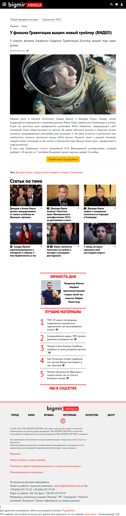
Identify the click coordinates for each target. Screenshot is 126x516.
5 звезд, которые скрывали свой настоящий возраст (94, 249)
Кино (24, 26)
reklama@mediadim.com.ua (68, 485)
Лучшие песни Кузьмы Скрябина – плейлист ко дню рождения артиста (66, 348)
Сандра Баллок (41, 172)
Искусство (92, 415)
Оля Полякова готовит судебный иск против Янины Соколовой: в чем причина (65, 362)
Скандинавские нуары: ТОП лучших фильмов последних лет (66, 337)
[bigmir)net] (18, 4)
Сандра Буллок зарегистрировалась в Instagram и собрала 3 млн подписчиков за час (23, 251)
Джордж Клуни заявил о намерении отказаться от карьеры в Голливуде (96, 213)
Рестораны (69, 415)
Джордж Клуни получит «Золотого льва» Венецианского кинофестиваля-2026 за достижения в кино (59, 214)
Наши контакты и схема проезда (27, 459)
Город (15, 415)
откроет (43, 148)
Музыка (49, 415)
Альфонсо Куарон (60, 172)
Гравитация (77, 172)
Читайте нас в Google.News (63, 159)
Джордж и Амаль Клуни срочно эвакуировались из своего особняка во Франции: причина (23, 213)
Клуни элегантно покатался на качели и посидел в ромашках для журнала (59, 251)
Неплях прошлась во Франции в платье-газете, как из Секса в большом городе (64, 375)
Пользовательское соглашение (26, 472)
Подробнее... (69, 510)
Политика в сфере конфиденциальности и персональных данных (45, 466)
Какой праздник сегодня (24, 19)
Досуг (111, 415)
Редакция (15, 453)
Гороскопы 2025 (52, 19)
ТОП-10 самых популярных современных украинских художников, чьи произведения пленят (64, 324)
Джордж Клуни (24, 172)
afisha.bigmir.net (79, 439)
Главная (14, 26)
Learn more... (91, 514)
